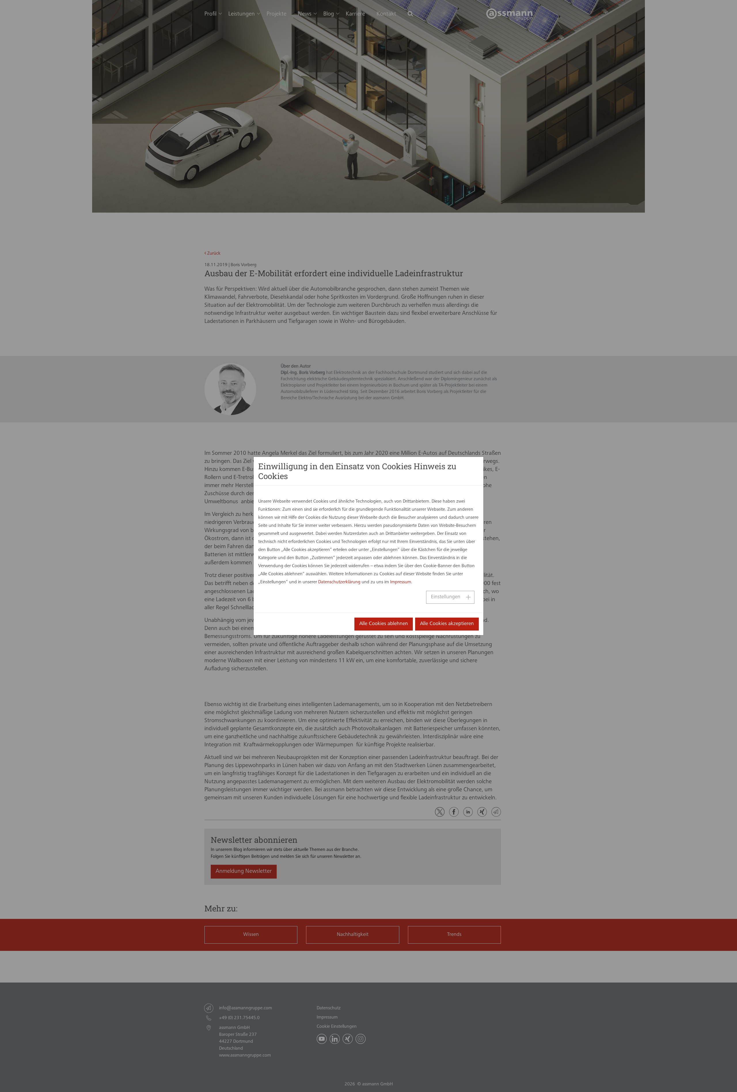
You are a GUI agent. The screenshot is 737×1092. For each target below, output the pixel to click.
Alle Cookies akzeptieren (447, 624)
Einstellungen (445, 597)
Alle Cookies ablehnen (383, 624)
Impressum (400, 582)
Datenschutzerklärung (339, 582)
